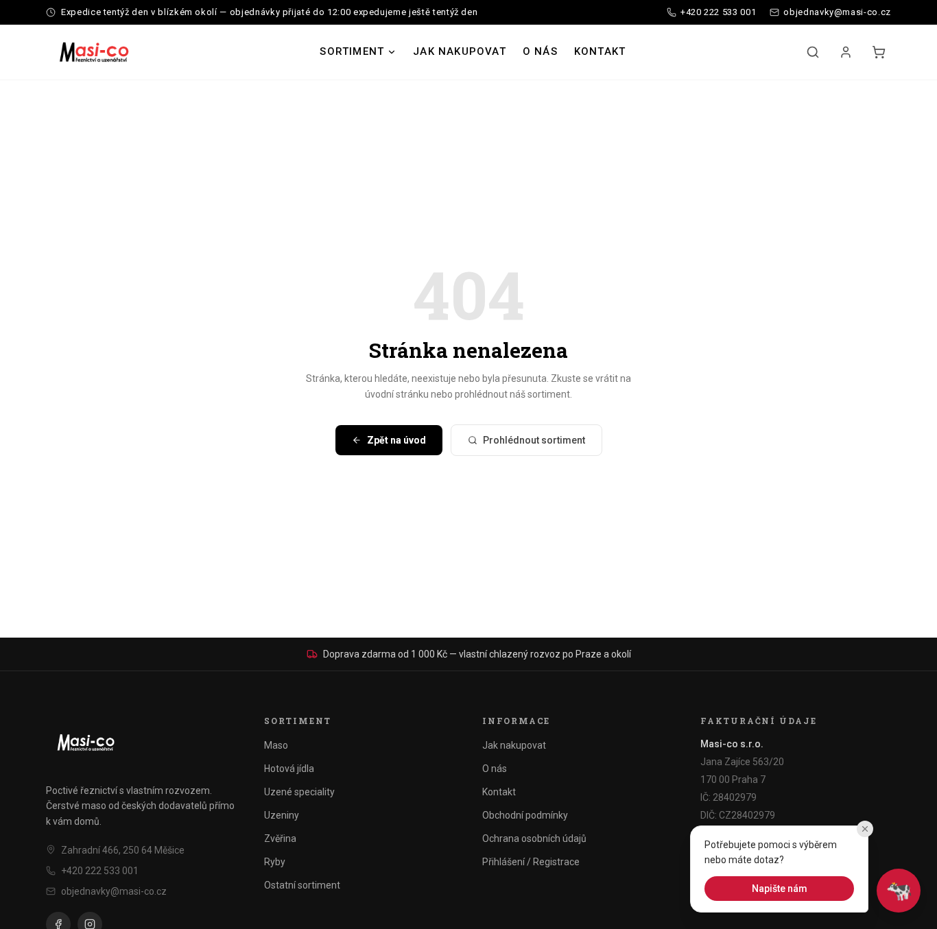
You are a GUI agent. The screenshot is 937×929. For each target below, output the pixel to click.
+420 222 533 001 (100, 870)
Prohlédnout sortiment (534, 440)
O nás (540, 51)
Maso (276, 745)
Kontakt (600, 51)
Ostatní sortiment (302, 885)
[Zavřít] (865, 829)
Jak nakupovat (459, 51)
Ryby (274, 861)
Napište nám (779, 888)
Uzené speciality (299, 791)
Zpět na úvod (396, 440)
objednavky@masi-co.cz (114, 891)
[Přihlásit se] (845, 52)
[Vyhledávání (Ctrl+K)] (812, 52)
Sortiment (352, 51)
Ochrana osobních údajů (534, 838)
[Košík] (878, 52)
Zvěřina (280, 838)
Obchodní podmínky (525, 815)
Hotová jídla (289, 768)
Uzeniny (281, 815)
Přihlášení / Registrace (531, 861)
